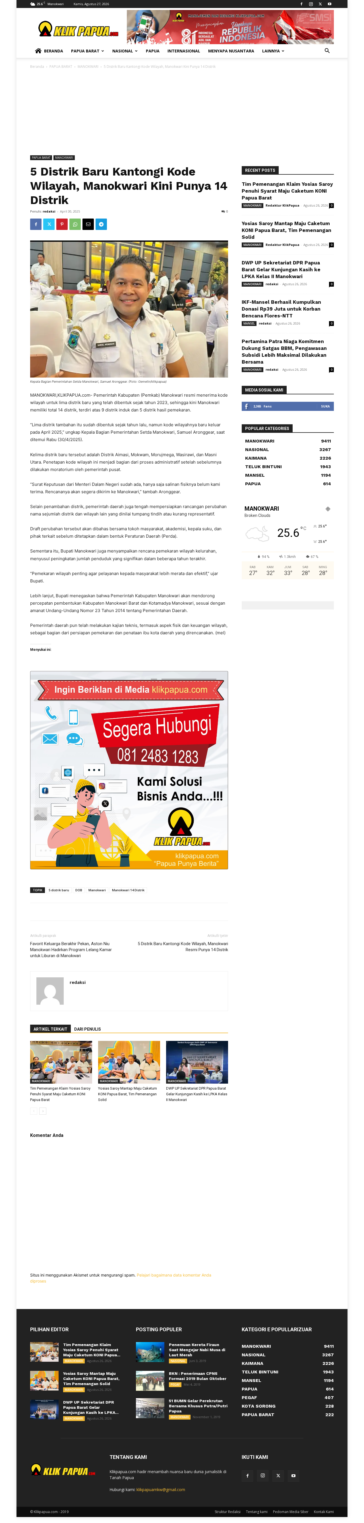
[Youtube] (329, 4)
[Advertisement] (182, 112)
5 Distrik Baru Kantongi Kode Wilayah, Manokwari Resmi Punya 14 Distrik (183, 946)
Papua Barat (85, 51)
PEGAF (175, 1385)
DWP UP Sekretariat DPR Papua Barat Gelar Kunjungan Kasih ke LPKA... (91, 1407)
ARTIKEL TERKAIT (50, 1029)
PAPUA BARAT (60, 66)
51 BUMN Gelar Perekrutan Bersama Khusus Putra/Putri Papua (198, 1405)
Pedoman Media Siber (291, 1511)
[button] (327, 51)
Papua (153, 51)
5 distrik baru (59, 890)
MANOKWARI (88, 66)
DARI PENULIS (87, 1029)
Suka (325, 406)
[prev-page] (33, 1111)
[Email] (88, 224)
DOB (78, 890)
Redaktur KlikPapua (282, 205)
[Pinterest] (62, 224)
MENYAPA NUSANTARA (231, 51)
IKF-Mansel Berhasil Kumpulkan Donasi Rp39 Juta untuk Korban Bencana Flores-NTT (281, 309)
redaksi (49, 211)
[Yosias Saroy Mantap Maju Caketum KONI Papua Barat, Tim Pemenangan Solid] (129, 1062)
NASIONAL (178, 1361)
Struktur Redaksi (228, 1511)
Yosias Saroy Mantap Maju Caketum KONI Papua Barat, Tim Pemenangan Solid (127, 1094)
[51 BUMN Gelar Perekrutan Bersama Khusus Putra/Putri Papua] (150, 1408)
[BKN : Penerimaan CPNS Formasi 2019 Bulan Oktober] (150, 1381)
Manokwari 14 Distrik (128, 890)
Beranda (53, 51)
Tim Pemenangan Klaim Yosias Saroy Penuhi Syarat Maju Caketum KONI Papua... (91, 1349)
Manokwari (97, 890)
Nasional (122, 51)
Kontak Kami (324, 1511)
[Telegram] (101, 224)
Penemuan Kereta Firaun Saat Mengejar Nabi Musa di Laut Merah (197, 1349)
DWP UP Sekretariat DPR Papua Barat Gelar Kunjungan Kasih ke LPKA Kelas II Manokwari (196, 1094)
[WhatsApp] (75, 224)
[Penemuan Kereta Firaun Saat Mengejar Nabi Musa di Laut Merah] (150, 1352)
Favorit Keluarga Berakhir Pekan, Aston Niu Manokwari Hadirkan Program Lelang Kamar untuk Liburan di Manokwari (71, 949)
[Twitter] (320, 4)
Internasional (183, 51)
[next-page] (42, 1111)
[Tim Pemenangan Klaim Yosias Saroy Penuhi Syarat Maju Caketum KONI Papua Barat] (61, 1062)
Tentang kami (257, 1511)
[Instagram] (311, 4)
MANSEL (249, 323)
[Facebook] (301, 4)
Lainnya (271, 51)
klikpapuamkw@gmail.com (160, 1489)
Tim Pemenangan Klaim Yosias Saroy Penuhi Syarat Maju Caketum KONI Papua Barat (60, 1094)
